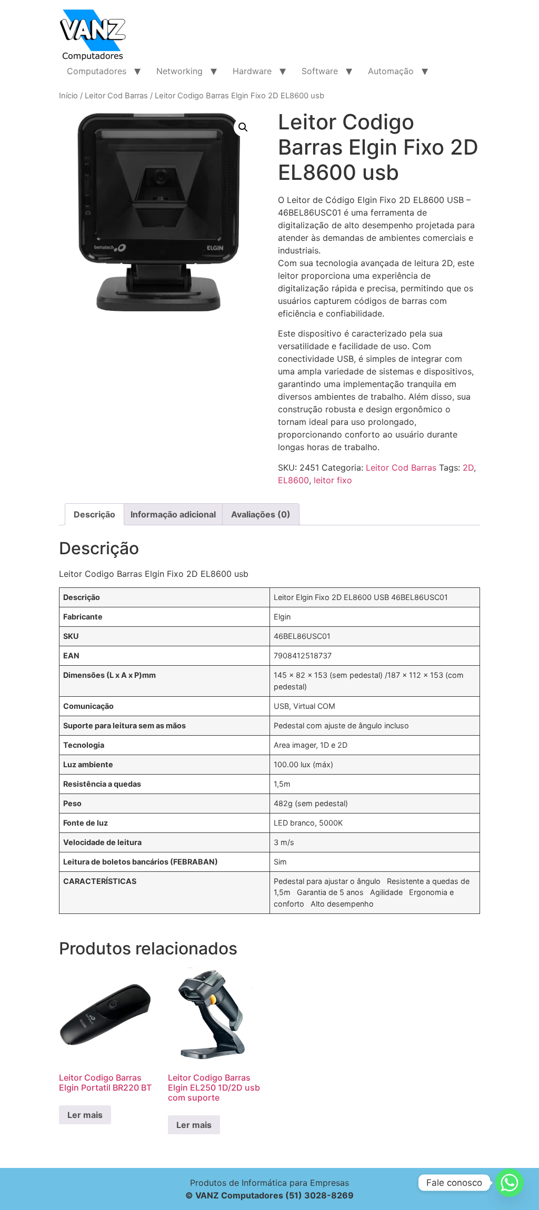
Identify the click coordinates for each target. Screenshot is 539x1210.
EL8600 (293, 480)
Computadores (96, 71)
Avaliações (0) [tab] (261, 514)
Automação (391, 71)
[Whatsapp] (509, 1182)
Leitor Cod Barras (116, 95)
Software (320, 71)
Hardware (252, 71)
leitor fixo (333, 480)
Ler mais (85, 1115)
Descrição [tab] (94, 514)
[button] (243, 127)
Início (68, 95)
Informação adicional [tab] (173, 514)
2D (468, 467)
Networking (179, 71)
